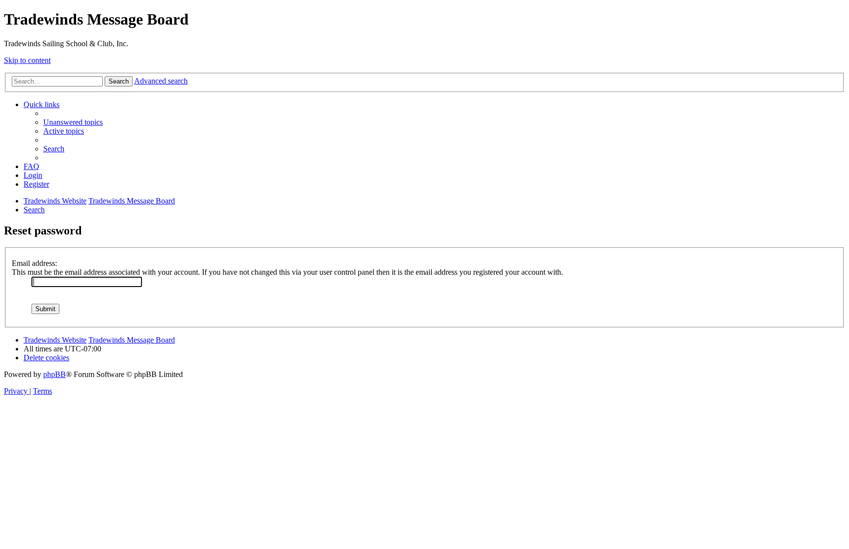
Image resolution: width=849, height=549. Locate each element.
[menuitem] (73, 122)
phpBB (54, 374)
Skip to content (27, 60)
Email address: (34, 263)
